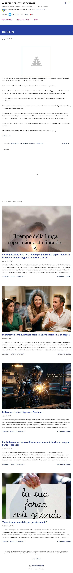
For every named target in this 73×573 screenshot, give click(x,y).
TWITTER (14, 14)
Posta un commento (17, 277)
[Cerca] (65, 3)
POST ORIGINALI (7, 20)
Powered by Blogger (37, 565)
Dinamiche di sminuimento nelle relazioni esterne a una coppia (36, 334)
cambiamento (14, 144)
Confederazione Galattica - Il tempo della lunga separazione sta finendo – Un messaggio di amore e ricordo (36, 256)
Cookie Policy (36, 559)
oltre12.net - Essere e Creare (18, 3)
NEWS (36, 20)
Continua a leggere (64, 277)
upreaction (40, 144)
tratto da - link (6, 136)
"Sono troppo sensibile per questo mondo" (24, 522)
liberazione (24, 144)
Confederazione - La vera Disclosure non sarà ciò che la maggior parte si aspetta (36, 443)
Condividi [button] (65, 144)
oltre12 (32, 144)
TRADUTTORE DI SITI (40, 9)
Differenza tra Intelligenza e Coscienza (22, 412)
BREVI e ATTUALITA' (23, 20)
